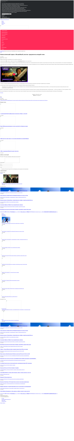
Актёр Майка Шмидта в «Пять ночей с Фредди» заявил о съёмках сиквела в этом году (15, 372)
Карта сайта (3, 400)
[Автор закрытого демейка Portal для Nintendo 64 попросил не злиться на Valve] (6, 230)
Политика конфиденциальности (6, 399)
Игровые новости (4, 30)
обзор (57, 393)
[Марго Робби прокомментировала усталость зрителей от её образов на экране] (7, 124)
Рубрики (1, 395)
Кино (2, 45)
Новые (3, 213)
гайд (41, 393)
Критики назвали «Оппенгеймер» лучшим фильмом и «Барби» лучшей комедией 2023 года (15, 5)
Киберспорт (3, 37)
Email (1, 165)
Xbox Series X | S (24, 211)
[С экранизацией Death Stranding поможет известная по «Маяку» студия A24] (7, 111)
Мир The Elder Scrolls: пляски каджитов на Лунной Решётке (10, 320)
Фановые (39, 393)
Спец (2, 40)
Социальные (36, 211)
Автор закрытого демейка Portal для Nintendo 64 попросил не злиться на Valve (13, 4)
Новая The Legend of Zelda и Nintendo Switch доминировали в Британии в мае (13, 288)
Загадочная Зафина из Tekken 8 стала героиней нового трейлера (11, 6)
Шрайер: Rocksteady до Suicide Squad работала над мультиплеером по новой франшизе (15, 386)
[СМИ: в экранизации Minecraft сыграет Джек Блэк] (7, 149)
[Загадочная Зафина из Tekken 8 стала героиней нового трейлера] (6, 246)
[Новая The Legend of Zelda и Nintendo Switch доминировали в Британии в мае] (6, 287)
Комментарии (4, 215)
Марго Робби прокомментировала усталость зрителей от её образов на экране (14, 126)
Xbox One (19, 211)
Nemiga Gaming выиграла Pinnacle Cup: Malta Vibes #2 (9, 296)
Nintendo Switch (2, 211)
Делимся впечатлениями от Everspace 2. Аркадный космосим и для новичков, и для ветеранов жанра (16, 309)
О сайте (3, 398)
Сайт (1, 167)
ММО (30, 211)
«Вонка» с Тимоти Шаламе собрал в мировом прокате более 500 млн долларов (13, 8)
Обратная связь (4, 401)
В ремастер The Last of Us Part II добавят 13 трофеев (9, 12)
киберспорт (54, 211)
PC (5, 211)
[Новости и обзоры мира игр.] (4, 19)
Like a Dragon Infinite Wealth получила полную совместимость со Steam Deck (13, 3)
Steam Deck (16, 393)
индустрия (49, 211)
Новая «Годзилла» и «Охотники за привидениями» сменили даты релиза (12, 183)
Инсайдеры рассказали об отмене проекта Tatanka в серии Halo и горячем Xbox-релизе (14, 7)
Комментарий (2, 162)
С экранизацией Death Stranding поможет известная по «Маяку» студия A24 (13, 113)
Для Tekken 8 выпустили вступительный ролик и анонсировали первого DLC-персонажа (14, 11)
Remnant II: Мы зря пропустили (6, 377)
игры (45, 211)
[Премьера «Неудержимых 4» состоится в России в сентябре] (6, 271)
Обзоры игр (3, 35)
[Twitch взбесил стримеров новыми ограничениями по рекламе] (6, 279)
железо (43, 211)
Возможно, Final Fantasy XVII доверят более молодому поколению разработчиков (14, 381)
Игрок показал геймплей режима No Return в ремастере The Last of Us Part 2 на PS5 (13, 9)
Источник (1, 92)
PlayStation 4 (8, 211)
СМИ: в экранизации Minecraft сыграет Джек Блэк (9, 151)
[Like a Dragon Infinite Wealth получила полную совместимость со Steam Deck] (6, 222)
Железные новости (4, 32)
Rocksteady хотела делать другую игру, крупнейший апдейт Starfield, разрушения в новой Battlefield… (16, 10)
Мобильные (33, 211)
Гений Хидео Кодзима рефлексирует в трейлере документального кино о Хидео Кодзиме (14, 264)
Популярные (3, 214)
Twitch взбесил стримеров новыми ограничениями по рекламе (10, 280)
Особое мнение (4, 47)
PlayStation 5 (12, 211)
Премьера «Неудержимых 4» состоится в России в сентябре (10, 272)
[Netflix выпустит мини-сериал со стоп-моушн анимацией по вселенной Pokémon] (7, 136)
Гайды (3, 42)
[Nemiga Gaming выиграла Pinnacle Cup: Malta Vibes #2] (6, 295)
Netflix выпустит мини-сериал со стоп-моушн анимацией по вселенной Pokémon (14, 138)
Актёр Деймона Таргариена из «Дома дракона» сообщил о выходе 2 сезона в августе (15, 391)
